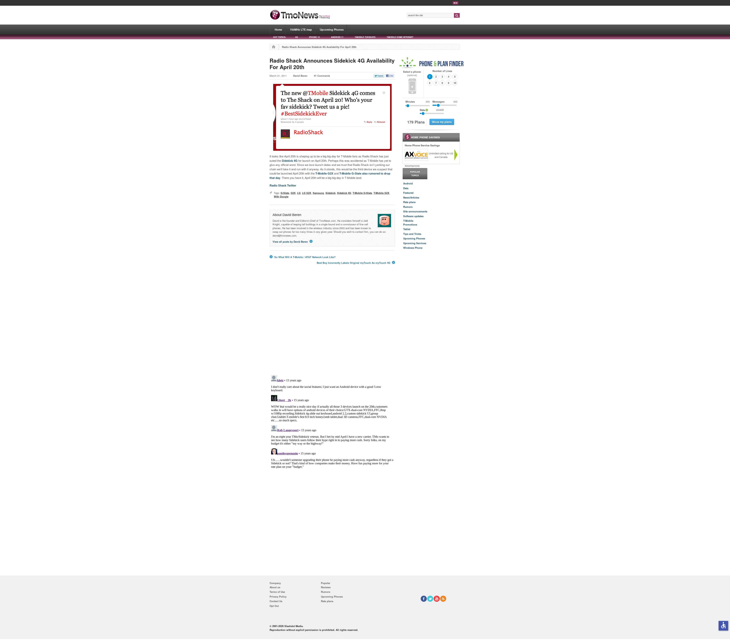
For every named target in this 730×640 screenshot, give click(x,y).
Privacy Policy (278, 596)
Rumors (408, 207)
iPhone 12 (314, 37)
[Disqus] (332, 421)
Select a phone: (412, 73)
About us (275, 587)
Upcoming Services (414, 243)
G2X (293, 193)
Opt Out (274, 606)
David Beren (300, 75)
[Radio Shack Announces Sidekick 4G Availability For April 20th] (332, 117)
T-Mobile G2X (324, 173)
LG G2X (306, 193)
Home (278, 29)
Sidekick (330, 193)
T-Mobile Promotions (410, 222)
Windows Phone (412, 247)
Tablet (406, 229)
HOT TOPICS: (279, 37)
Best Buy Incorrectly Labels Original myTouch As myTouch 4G (355, 263)
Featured (408, 192)
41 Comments (322, 75)
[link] (416, 155)
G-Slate (285, 193)
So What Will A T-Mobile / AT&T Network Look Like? (303, 257)
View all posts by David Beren (292, 241)
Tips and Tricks (412, 234)
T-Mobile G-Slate (350, 173)
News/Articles (411, 197)
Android (408, 183)
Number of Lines (442, 71)
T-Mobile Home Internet (400, 37)
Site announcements (415, 211)
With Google (281, 196)
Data (405, 188)
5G (296, 37)
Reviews (326, 587)
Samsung (318, 193)
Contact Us (276, 601)
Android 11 (337, 37)
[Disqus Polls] (332, 322)
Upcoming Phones (332, 29)
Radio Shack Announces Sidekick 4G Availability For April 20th (332, 64)
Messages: (444, 101)
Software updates (413, 216)
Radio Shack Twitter (283, 185)
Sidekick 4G (290, 161)
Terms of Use (277, 592)
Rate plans (409, 202)
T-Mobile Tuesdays (365, 37)
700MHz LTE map (301, 29)
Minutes (410, 101)
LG (299, 193)
